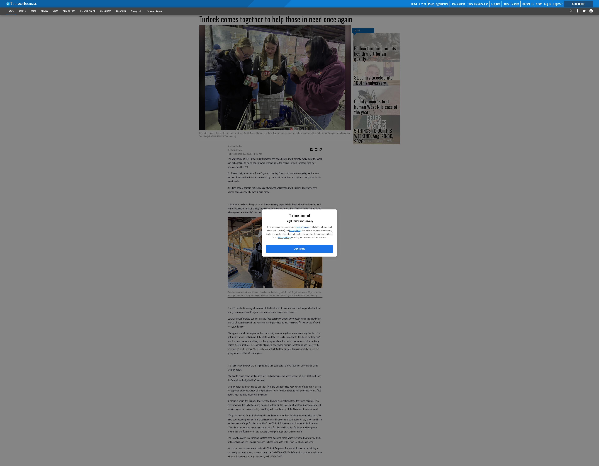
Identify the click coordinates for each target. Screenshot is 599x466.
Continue (299, 248)
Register (557, 4)
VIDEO (55, 11)
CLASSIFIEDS (105, 11)
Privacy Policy (295, 230)
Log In (547, 4)
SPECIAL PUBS (69, 11)
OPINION (44, 11)
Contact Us (527, 4)
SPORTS (22, 11)
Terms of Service (302, 227)
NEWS (11, 11)
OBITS (33, 11)
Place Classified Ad (478, 4)
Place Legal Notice (438, 4)
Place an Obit (458, 4)
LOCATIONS (121, 11)
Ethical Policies (511, 4)
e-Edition (495, 4)
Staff (539, 4)
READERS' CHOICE (87, 11)
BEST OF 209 (418, 4)
